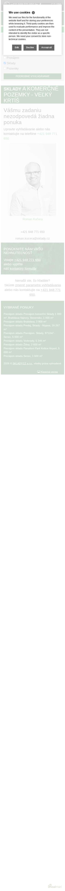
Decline (30, 47)
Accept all (46, 47)
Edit (17, 47)
